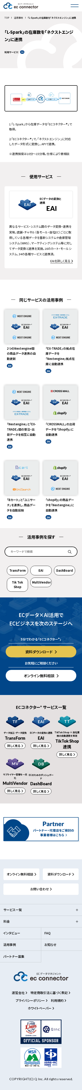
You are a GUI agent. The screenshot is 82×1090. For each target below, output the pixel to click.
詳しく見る (14, 746)
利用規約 (57, 1000)
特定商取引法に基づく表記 (49, 992)
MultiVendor (41, 582)
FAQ (47, 933)
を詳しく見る (60, 261)
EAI (40, 570)
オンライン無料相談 (39, 675)
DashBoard (64, 570)
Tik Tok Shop (17, 584)
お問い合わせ (39, 889)
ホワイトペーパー (40, 1008)
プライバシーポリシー (31, 1000)
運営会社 (18, 992)
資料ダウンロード (39, 651)
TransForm (17, 570)
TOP (7, 17)
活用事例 (18, 17)
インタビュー (11, 933)
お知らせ (50, 944)
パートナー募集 (13, 956)
